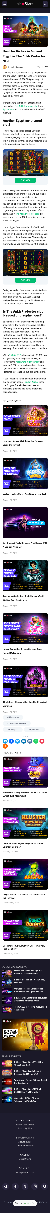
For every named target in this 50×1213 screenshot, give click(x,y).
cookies (27, 1203)
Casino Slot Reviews (17, 723)
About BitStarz (25, 1142)
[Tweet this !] (17, 741)
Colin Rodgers (17, 67)
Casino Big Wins (25, 1128)
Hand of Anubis (31, 382)
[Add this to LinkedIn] (23, 741)
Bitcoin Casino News (25, 1125)
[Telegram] (5, 741)
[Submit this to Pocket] (41, 741)
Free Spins (13, 729)
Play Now (25, 180)
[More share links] (5, 746)
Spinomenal (8, 109)
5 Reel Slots (14, 717)
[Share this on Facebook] (11, 741)
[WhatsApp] (35, 741)
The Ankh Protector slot (26, 106)
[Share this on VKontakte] (29, 741)
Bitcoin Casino (25, 1159)
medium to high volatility (28, 362)
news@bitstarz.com (25, 1172)
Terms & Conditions (25, 1145)
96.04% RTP (15, 355)
